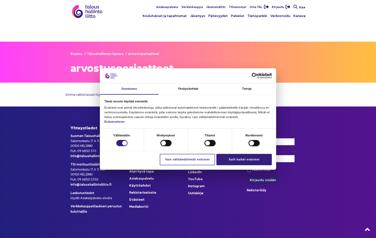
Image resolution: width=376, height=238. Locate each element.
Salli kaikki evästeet (244, 159)
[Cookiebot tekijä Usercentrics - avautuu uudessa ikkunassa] (255, 76)
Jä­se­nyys (197, 15)
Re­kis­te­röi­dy (256, 190)
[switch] (166, 143)
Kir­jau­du (278, 6)
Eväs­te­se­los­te (114, 121)
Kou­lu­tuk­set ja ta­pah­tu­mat (165, 15)
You (191, 178)
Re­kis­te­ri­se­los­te (142, 192)
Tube (198, 178)
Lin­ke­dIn (195, 171)
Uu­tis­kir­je (195, 192)
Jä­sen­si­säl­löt (216, 6)
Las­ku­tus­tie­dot (82, 192)
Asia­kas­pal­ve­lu (167, 6)
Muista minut (261, 169)
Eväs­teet (137, 199)
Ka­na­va (299, 15)
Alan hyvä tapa (141, 171)
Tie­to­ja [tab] (246, 88)
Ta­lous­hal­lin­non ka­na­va (105, 53)
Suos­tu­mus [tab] (129, 88)
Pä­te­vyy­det (218, 15)
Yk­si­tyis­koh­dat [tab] (188, 88)
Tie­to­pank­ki (257, 15)
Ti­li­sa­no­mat (237, 6)
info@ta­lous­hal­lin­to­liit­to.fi (90, 155)
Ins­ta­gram (196, 185)
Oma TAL (256, 6)
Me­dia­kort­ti (138, 206)
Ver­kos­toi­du (280, 15)
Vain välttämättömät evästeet (187, 159)
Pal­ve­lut (237, 15)
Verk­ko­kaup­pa (192, 6)
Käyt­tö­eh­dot (140, 185)
